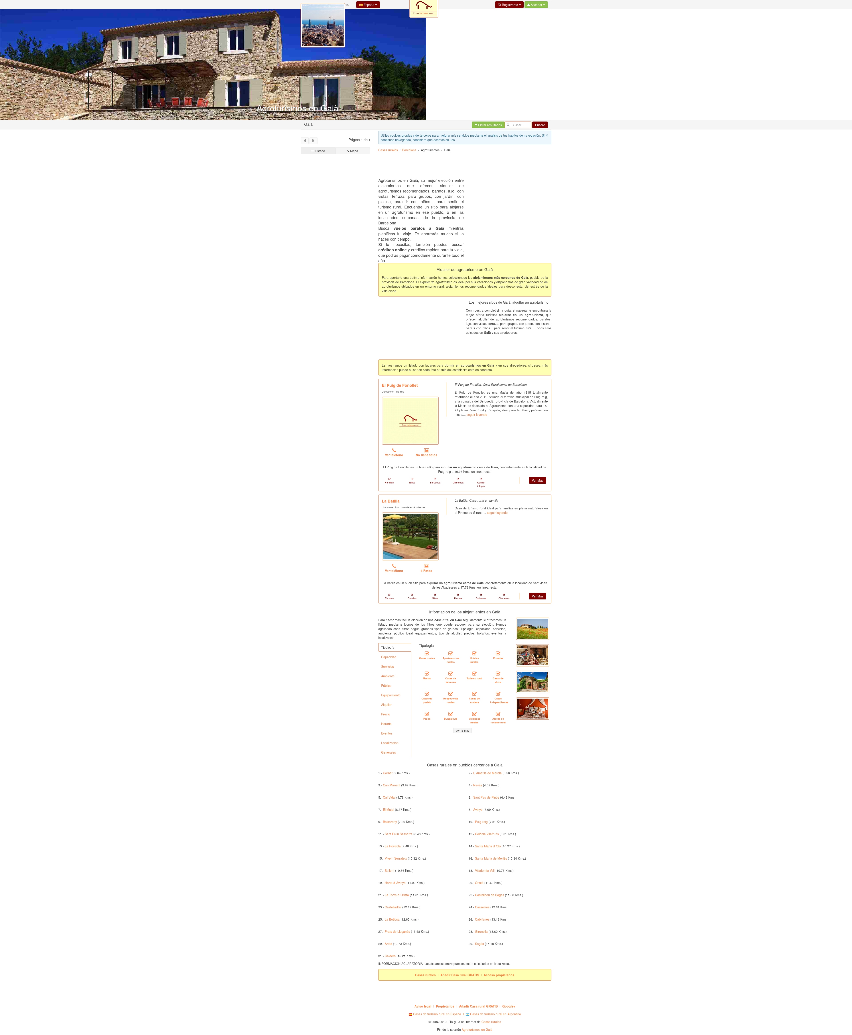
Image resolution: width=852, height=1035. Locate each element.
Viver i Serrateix (396, 858)
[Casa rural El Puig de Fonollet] (410, 421)
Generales (388, 752)
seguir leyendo (477, 414)
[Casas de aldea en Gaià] (498, 674)
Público (386, 685)
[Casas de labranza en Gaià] (450, 674)
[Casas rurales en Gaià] (427, 653)
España (369, 4)
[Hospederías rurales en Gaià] (450, 694)
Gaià (308, 124)
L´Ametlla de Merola (487, 773)
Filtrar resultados (489, 125)
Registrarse (510, 4)
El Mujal (388, 809)
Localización (389, 742)
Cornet (387, 773)
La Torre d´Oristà (397, 895)
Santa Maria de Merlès (491, 858)
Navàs (477, 785)
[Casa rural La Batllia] (410, 536)
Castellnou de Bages (489, 895)
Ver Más (537, 480)
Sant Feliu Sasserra (398, 834)
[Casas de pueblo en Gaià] (427, 694)
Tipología (387, 647)
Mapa (353, 151)
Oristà (479, 882)
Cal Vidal (389, 797)
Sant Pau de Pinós (486, 797)
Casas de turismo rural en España (436, 1014)
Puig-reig (481, 821)
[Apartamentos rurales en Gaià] (450, 653)
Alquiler (386, 704)
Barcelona (409, 150)
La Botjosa (392, 919)
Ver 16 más (462, 730)
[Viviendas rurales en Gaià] (474, 714)
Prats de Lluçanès (397, 931)
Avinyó (478, 809)
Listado (319, 151)
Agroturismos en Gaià (477, 1029)
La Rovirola (393, 846)
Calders (390, 956)
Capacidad (388, 657)
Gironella (481, 931)
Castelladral (393, 907)
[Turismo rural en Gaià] (474, 674)
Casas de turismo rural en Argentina (495, 1014)
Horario (386, 723)
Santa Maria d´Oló (488, 846)
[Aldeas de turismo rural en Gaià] (498, 714)
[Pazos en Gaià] (427, 714)
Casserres (482, 907)
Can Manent (391, 785)
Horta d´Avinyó (395, 882)
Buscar (540, 125)
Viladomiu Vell (485, 870)
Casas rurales (388, 150)
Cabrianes (482, 919)
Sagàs (479, 943)
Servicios (387, 666)
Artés (388, 943)
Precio (385, 714)
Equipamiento (390, 695)
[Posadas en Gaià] (498, 653)
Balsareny (390, 821)
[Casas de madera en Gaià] (474, 694)
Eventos (386, 733)
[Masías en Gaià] (427, 674)
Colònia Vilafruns (487, 834)
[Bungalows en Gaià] (450, 714)
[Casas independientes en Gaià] (498, 694)
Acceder (536, 4)
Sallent (389, 870)
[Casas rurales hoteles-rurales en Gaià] (474, 653)
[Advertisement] (336, 323)
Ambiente (387, 676)
